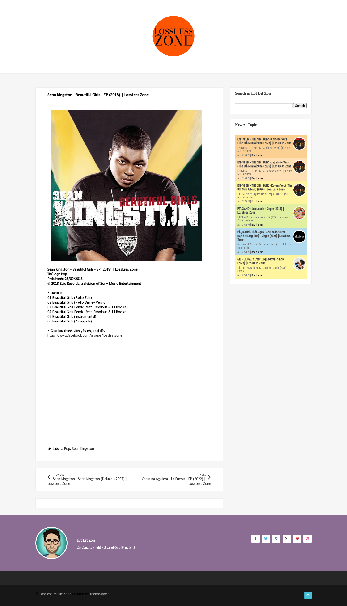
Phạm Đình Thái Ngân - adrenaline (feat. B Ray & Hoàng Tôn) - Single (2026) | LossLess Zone (264, 235)
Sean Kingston (83, 449)
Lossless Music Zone (55, 594)
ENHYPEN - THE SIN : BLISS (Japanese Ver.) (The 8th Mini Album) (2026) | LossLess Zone (264, 164)
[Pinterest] (297, 539)
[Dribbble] (307, 539)
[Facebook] (255, 539)
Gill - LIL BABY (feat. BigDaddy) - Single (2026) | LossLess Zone (260, 261)
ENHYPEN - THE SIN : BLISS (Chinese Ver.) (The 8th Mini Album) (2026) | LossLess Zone (264, 141)
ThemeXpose (100, 594)
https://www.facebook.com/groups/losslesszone (84, 336)
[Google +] (287, 539)
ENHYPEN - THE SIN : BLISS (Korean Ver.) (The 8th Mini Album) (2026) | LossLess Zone (264, 187)
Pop (67, 449)
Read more (257, 155)
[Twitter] (266, 539)
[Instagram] (276, 539)
